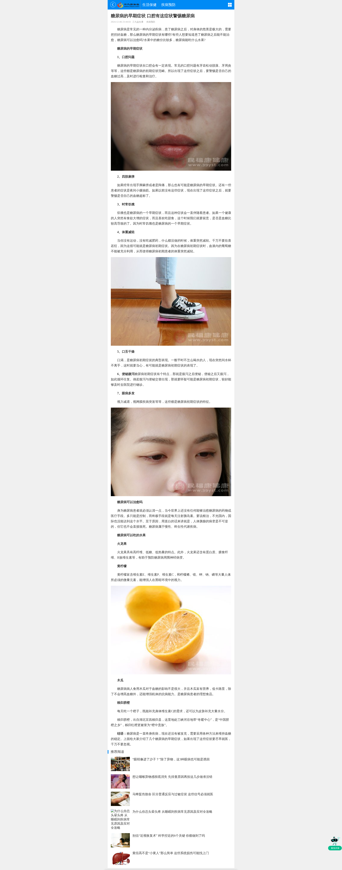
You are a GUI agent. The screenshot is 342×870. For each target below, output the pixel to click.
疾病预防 (168, 5)
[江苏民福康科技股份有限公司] (128, 5)
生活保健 (149, 5)
